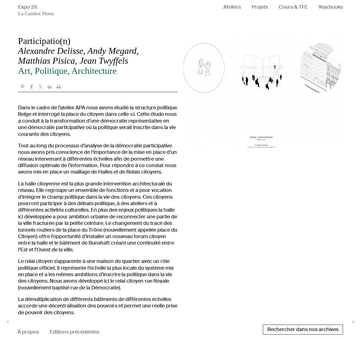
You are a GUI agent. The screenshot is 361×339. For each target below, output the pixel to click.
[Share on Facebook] (31, 87)
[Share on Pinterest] (22, 87)
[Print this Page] (58, 87)
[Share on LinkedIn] (49, 87)
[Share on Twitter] (40, 87)
